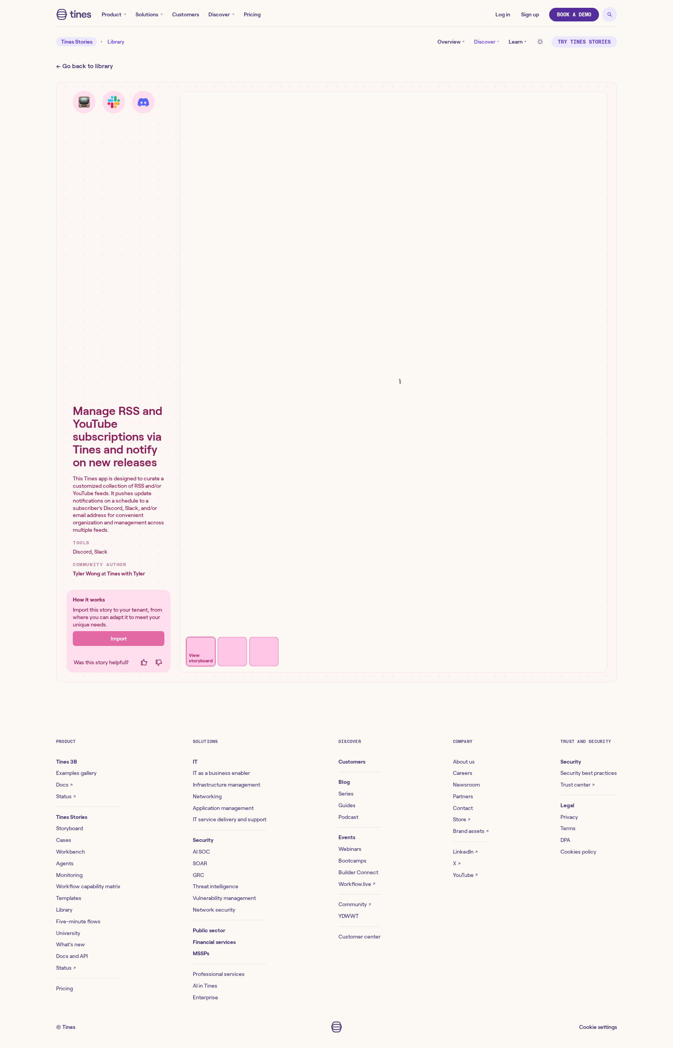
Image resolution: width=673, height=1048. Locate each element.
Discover (219, 14)
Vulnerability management (224, 898)
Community (354, 904)
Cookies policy (578, 852)
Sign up (530, 14)
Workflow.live (356, 884)
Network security (214, 910)
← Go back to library (84, 66)
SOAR (200, 863)
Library (115, 42)
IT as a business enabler (221, 773)
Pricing (252, 14)
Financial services (214, 942)
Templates (68, 898)
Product (112, 14)
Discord (82, 552)
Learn (516, 42)
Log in (502, 14)
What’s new (70, 944)
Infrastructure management (226, 785)
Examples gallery (76, 773)
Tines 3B (66, 762)
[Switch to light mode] (541, 41)
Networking (207, 796)
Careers (462, 773)
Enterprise (205, 997)
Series (346, 793)
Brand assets (470, 831)
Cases (63, 840)
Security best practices (588, 773)
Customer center (359, 936)
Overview (449, 42)
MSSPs (201, 953)
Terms (568, 828)
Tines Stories (76, 42)
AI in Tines (205, 986)
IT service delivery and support (229, 819)
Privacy (569, 817)
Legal (567, 805)
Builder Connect (358, 872)
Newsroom (466, 785)
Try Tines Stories (584, 42)
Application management (223, 808)
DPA (565, 840)
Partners (463, 796)
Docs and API (72, 956)
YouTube (465, 875)
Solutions (147, 14)
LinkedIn (465, 852)
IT (195, 762)
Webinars (349, 849)
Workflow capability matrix (88, 886)
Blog (344, 782)
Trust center (577, 785)
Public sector (209, 930)
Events (346, 837)
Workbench (70, 852)
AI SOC (201, 852)
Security (203, 840)
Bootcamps (352, 860)
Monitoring (69, 875)
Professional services (219, 974)
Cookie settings (598, 1027)
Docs (64, 785)
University (68, 933)
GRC (198, 875)
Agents (65, 863)
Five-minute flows (78, 921)
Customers (185, 14)
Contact (463, 808)
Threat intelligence (215, 886)
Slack (100, 552)
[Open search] (609, 14)
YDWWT (348, 916)
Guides (347, 805)
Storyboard (69, 828)
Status (66, 796)
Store (461, 819)
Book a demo (574, 15)
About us (464, 762)
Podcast (348, 817)
